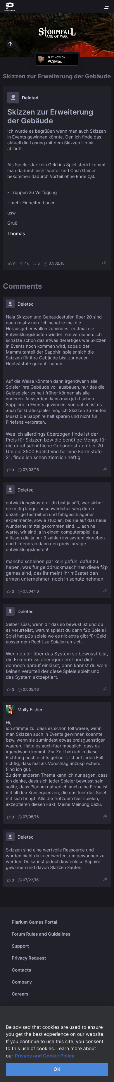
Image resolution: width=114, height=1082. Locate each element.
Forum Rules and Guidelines (41, 934)
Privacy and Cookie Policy (45, 1056)
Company (22, 982)
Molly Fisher (30, 709)
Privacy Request (29, 958)
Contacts (21, 970)
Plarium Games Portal (34, 922)
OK (57, 1069)
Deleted (30, 98)
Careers (20, 994)
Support (20, 946)
